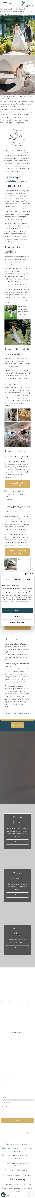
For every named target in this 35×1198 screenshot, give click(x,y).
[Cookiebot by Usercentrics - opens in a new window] (25, 574)
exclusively (7, 166)
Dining (17, 934)
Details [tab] (17, 579)
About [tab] (29, 579)
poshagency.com (6, 1136)
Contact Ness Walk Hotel (9, 997)
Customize (16, 616)
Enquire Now (17, 725)
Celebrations (17, 822)
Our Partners (5, 994)
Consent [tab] (6, 579)
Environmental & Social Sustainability (12, 1008)
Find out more (18, 842)
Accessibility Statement (8, 1015)
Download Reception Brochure (17, 552)
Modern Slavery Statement (9, 1018)
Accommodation (17, 878)
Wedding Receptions (7, 981)
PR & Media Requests (8, 1026)
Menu (10, 4)
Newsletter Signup (17, 1032)
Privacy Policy (5, 1021)
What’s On (4, 989)
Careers (3, 1010)
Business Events (6, 986)
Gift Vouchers (5, 991)
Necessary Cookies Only (17, 622)
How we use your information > (11, 1131)
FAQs (3, 1013)
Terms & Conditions (7, 1023)
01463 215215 (6, 1085)
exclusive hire (18, 529)
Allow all (17, 610)
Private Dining (5, 984)
